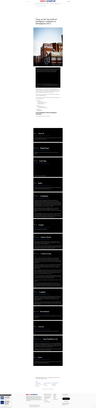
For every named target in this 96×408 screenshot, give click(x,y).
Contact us (45, 399)
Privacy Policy (46, 400)
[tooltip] (67, 1)
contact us (40, 85)
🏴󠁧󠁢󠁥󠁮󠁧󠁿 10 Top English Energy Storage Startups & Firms (7, 397)
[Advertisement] (48, 12)
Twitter (42, 135)
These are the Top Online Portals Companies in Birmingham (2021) (55, 383)
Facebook (45, 135)
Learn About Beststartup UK (47, 395)
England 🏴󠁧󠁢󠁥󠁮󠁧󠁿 (54, 395)
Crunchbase (44, 116)
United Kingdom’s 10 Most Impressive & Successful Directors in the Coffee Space (7, 402)
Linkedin (48, 135)
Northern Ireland (55, 399)
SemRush (48, 116)
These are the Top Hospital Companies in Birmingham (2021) (47, 383)
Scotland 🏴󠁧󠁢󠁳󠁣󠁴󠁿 (54, 396)
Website (39, 135)
